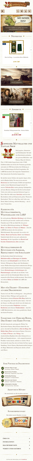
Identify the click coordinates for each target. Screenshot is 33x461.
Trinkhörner (17, 305)
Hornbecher (4, 308)
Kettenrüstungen (9, 270)
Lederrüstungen (19, 270)
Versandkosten (24, 459)
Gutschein (19, 194)
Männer (23, 227)
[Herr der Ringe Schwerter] (16, 96)
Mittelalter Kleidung (17, 218)
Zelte (17, 242)
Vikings (18, 333)
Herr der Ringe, (24, 329)
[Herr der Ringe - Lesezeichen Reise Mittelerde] (16, 47)
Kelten (10, 227)
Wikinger (25, 225)
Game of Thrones (8, 333)
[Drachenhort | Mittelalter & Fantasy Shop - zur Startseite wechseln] (16, 5)
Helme (9, 279)
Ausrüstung (4, 239)
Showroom (4, 182)
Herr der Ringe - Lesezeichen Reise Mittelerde (16, 57)
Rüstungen (16, 258)
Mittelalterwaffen (6, 258)
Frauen (16, 227)
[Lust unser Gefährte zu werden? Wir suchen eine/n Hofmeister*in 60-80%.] (16, 23)
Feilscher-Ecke (10, 187)
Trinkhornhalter (20, 308)
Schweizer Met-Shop (19, 298)
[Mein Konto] (25, 11)
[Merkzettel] (21, 11)
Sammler (24, 258)
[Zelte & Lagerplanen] (16, 77)
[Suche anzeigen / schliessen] (17, 11)
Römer (2, 227)
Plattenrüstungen (5, 272)
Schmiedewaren (10, 242)
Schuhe (3, 235)
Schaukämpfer (14, 261)
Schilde (16, 279)
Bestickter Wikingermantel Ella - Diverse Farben (16, 130)
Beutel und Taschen (11, 235)
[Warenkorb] (29, 11)
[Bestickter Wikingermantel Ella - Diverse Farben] (16, 120)
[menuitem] (2, 11)
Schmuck (27, 235)
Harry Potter (8, 331)
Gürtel (19, 235)
